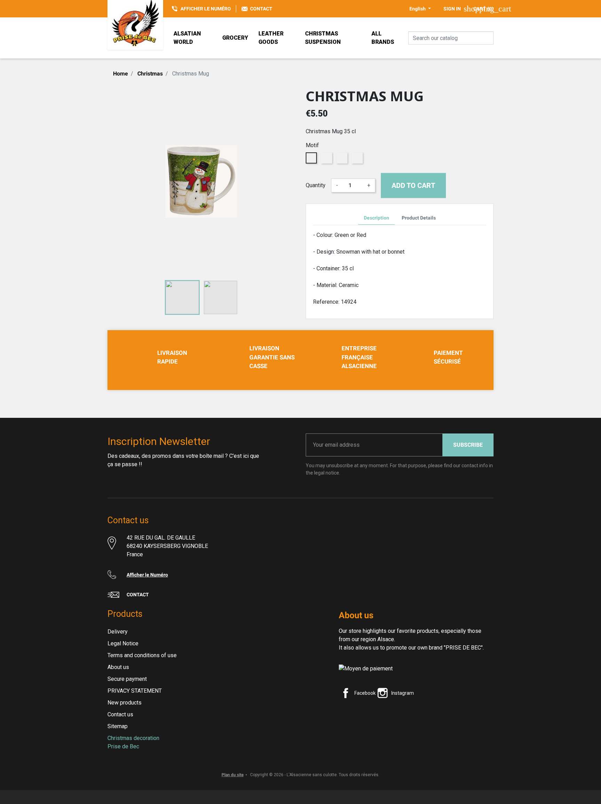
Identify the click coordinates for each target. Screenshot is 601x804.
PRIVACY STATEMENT (134, 690)
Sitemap (117, 726)
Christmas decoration (133, 738)
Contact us (120, 714)
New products (124, 702)
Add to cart (413, 185)
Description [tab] (376, 218)
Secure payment (127, 679)
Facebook (365, 693)
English (418, 8)
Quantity (316, 185)
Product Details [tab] (419, 218)
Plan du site (232, 774)
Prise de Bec (123, 746)
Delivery (117, 631)
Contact (261, 8)
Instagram (402, 693)
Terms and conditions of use (142, 655)
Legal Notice (122, 643)
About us (118, 667)
